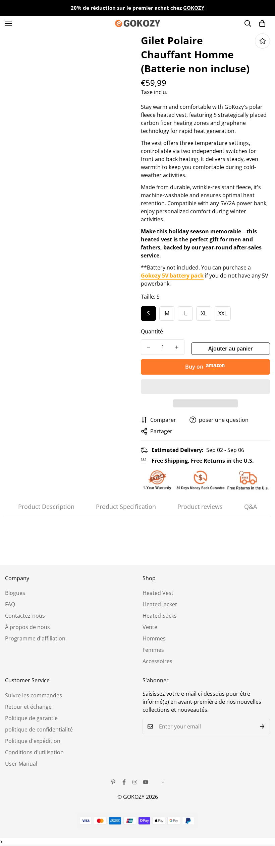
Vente (150, 627)
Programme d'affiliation (35, 638)
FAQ (10, 604)
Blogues (15, 593)
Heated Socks (160, 615)
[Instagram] (134, 782)
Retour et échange (28, 706)
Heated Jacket (160, 604)
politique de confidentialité (39, 729)
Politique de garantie (31, 718)
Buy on (194, 366)
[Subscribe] (262, 726)
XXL (222, 313)
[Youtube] (145, 782)
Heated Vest (158, 593)
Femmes (153, 649)
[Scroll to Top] (262, 809)
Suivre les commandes (33, 695)
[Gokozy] (137, 23)
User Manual (21, 763)
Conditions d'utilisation (34, 752)
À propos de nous (27, 627)
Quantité (152, 331)
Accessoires (157, 661)
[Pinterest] (113, 782)
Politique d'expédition (32, 741)
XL (204, 313)
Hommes (154, 638)
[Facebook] (124, 782)
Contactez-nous (25, 615)
